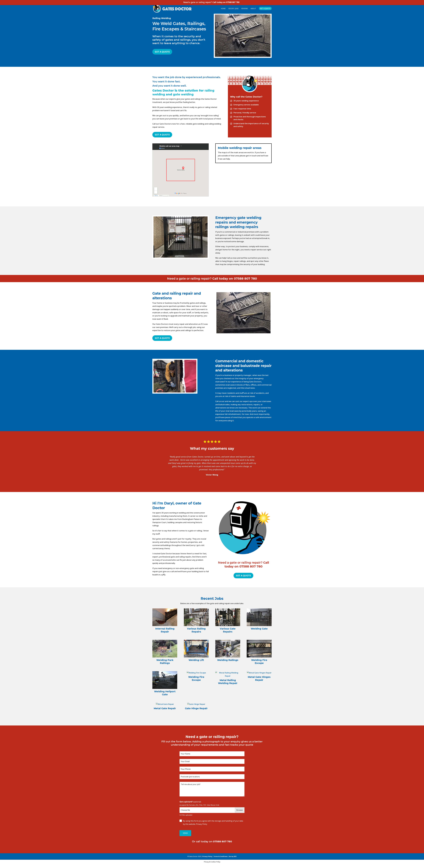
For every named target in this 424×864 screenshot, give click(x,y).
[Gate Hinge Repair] (196, 704)
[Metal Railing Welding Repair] (227, 674)
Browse (239, 810)
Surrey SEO (233, 856)
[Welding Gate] (259, 617)
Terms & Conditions (220, 856)
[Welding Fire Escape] (259, 648)
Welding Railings (227, 660)
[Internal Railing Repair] (164, 617)
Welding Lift (196, 660)
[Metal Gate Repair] (164, 704)
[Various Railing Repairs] (196, 617)
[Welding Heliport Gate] (164, 680)
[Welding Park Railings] (164, 648)
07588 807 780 (232, 2)
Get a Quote (162, 51)
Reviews (244, 9)
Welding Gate (259, 628)
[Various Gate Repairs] (227, 617)
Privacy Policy (201, 824)
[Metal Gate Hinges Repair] (259, 672)
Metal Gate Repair (165, 708)
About (253, 9)
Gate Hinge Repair (196, 708)
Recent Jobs (233, 9)
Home (223, 9)
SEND (185, 833)
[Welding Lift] (196, 648)
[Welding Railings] (227, 648)
